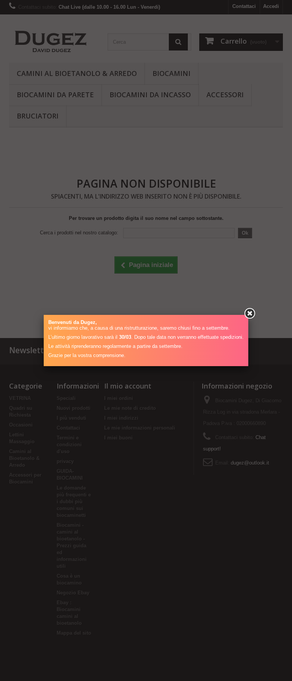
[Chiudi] (249, 313)
